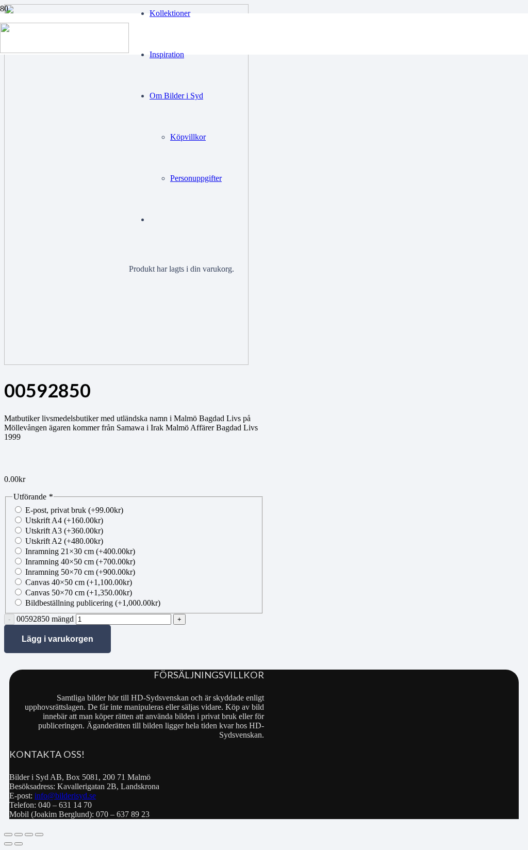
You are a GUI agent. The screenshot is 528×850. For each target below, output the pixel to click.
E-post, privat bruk (74, 510)
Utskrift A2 (64, 541)
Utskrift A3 (64, 530)
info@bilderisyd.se (65, 795)
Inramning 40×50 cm (80, 561)
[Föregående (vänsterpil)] (8, 843)
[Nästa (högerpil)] (18, 843)
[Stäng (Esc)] (39, 834)
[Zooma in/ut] (8, 834)
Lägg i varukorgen (57, 639)
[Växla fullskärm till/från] (18, 834)
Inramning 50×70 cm (80, 572)
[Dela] (29, 834)
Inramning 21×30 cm (80, 551)
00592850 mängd (45, 618)
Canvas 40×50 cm (78, 582)
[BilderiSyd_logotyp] (64, 50)
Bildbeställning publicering (92, 602)
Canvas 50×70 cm (78, 592)
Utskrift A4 (64, 520)
